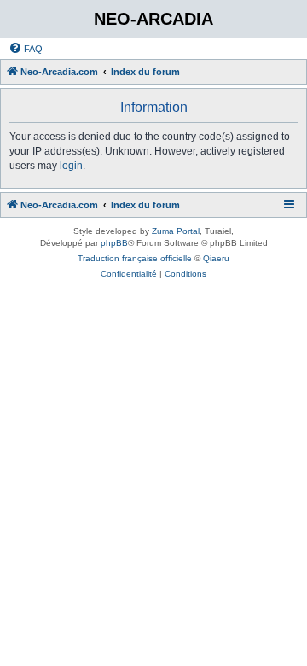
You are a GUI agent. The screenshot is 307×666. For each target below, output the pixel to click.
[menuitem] (26, 48)
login (71, 166)
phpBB (114, 243)
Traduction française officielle (135, 258)
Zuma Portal (176, 231)
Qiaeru (216, 258)
